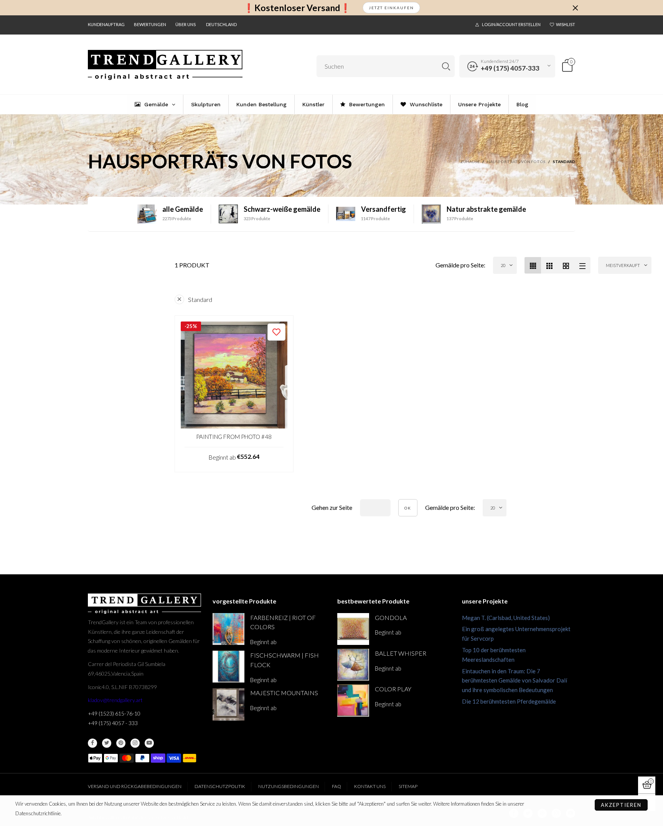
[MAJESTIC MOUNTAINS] (228, 704)
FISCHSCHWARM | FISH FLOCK (284, 659)
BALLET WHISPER (400, 653)
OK (407, 508)
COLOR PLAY (393, 688)
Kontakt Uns (370, 786)
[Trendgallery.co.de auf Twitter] (106, 743)
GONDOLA (391, 617)
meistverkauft (623, 265)
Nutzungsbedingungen (288, 786)
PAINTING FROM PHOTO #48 (234, 436)
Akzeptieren (621, 805)
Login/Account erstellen (511, 24)
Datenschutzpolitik (220, 786)
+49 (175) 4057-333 (510, 68)
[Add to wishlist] (276, 332)
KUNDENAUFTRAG (106, 24)
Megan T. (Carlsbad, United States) (506, 617)
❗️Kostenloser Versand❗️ (297, 8)
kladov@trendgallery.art (115, 700)
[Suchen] (446, 66)
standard (200, 299)
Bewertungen (150, 24)
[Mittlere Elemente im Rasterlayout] (532, 265)
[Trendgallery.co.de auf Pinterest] (120, 743)
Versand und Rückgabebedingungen (134, 786)
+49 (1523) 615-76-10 (114, 713)
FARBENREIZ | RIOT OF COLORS (283, 622)
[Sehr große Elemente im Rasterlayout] (565, 265)
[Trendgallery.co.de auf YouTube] (149, 743)
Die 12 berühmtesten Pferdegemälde (509, 701)
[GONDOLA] (353, 629)
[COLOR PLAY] (353, 700)
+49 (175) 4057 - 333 (113, 723)
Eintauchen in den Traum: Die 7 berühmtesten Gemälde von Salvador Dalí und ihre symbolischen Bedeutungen (514, 681)
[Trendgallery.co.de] (165, 65)
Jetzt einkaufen (391, 7)
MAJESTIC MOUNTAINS (284, 692)
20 (503, 265)
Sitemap (408, 786)
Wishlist (565, 24)
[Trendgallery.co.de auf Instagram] (135, 743)
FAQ (336, 786)
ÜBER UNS (185, 24)
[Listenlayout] (582, 265)
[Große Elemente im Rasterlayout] (549, 265)
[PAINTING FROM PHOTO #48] (234, 375)
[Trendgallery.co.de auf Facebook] (92, 743)
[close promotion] (575, 7)
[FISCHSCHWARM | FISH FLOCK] (228, 667)
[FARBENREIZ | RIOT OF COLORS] (228, 629)
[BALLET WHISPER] (353, 665)
